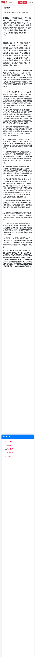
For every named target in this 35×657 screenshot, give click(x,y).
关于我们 (10, 442)
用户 (30, 3)
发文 (25, 2)
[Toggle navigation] (10, 2)
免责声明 (10, 453)
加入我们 (10, 449)
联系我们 (10, 445)
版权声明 (10, 456)
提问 (20, 2)
